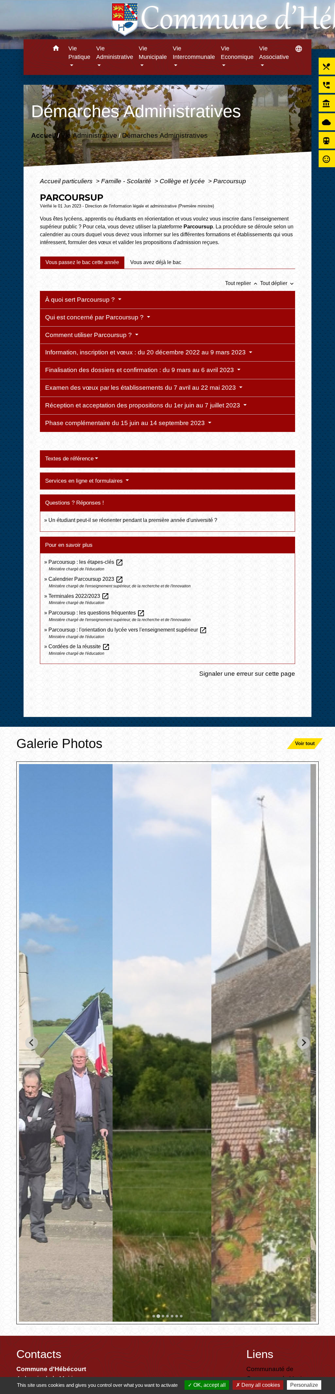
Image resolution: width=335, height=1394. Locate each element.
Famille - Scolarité (127, 181)
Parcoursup (229, 181)
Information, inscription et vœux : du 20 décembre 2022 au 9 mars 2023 (146, 352)
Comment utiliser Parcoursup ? (89, 334)
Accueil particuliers (67, 181)
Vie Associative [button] (274, 52)
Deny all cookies (260, 1385)
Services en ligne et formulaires (84, 481)
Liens (259, 1354)
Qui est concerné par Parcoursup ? (95, 317)
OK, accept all (209, 1385)
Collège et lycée (183, 181)
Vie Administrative (89, 135)
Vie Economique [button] (237, 52)
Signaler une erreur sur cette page (247, 673)
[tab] (82, 262)
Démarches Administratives (164, 135)
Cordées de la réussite (79, 646)
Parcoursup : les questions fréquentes (96, 613)
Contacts (39, 1354)
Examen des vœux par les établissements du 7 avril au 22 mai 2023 (141, 387)
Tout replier (242, 283)
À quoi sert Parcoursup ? (80, 299)
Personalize (304, 1385)
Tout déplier (277, 283)
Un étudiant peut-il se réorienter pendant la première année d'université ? (132, 520)
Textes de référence (69, 459)
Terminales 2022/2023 (78, 596)
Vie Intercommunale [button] (194, 52)
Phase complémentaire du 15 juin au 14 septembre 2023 (125, 423)
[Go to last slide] (31, 1042)
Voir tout (305, 743)
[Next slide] (303, 1042)
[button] (55, 49)
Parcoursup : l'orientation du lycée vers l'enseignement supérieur (127, 630)
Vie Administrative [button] (114, 52)
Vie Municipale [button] (153, 52)
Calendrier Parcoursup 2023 (85, 579)
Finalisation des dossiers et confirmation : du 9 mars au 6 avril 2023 (140, 369)
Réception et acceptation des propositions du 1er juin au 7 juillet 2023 (143, 405)
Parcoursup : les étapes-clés (85, 562)
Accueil (43, 135)
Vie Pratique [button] (79, 52)
